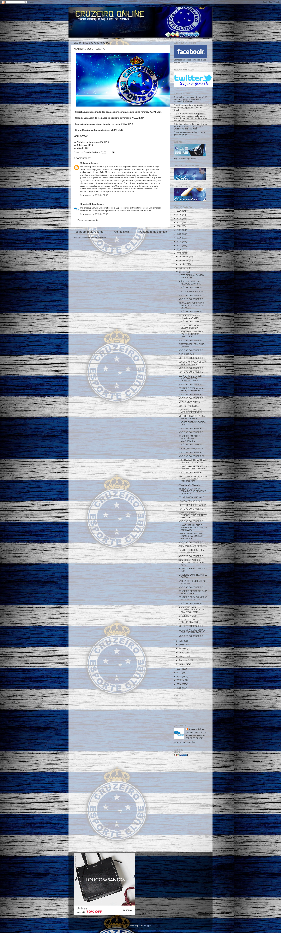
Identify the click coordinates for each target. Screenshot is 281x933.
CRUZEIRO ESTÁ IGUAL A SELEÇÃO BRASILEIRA (191, 389)
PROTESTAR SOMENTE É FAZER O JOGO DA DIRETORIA (191, 334)
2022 (179, 226)
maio (181, 648)
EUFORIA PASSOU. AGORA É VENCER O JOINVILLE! (192, 461)
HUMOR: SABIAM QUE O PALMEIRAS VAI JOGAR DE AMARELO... (193, 527)
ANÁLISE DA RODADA (189, 485)
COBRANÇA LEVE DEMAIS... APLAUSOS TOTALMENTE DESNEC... (192, 305)
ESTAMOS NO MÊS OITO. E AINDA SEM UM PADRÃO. (192, 631)
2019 (179, 238)
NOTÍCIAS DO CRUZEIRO (191, 288)
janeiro (182, 664)
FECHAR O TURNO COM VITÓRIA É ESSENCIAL (191, 411)
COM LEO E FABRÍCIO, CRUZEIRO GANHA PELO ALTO (192, 562)
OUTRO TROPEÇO (188, 406)
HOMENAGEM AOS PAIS (190, 501)
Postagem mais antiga (153, 231)
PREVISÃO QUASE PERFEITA (193, 546)
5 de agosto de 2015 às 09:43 (94, 214)
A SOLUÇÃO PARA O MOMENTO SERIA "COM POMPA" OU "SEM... (191, 609)
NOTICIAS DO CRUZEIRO (191, 587)
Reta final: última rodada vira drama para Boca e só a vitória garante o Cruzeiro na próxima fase (190, 126)
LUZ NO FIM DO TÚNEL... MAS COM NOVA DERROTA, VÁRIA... (191, 378)
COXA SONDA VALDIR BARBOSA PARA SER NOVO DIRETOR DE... (193, 515)
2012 (179, 676)
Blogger (147, 926)
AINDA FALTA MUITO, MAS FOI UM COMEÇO (191, 621)
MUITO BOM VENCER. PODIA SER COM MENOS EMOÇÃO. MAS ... (193, 478)
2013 (179, 673)
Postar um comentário (87, 220)
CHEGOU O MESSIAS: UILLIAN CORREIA (189, 326)
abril (181, 652)
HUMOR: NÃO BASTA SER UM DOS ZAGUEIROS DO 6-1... (193, 467)
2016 (179, 249)
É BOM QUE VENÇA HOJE (191, 448)
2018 (179, 242)
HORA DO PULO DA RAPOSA (192, 505)
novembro (184, 260)
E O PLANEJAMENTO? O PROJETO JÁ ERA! (190, 316)
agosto (182, 272)
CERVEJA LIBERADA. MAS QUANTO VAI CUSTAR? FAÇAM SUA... (191, 536)
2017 (179, 245)
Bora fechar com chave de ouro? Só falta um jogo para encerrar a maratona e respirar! (190, 99)
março (182, 656)
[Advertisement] (190, 805)
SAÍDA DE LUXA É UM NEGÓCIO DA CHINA (190, 282)
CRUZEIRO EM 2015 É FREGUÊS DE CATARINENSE (189, 438)
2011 (179, 680)
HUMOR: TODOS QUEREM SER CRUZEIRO (191, 551)
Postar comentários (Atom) (94, 238)
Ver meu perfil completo (185, 742)
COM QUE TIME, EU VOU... (192, 291)
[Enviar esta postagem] (113, 152)
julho (181, 641)
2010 (179, 684)
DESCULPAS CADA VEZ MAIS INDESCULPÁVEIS (193, 363)
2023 (179, 222)
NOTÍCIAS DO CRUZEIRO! (191, 456)
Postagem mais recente (88, 231)
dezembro (184, 256)
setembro (184, 268)
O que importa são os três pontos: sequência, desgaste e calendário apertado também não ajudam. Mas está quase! (190, 117)
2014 (179, 669)
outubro (183, 264)
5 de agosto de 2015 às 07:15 (94, 195)
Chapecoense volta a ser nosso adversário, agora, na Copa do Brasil (188, 107)
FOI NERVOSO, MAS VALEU (192, 497)
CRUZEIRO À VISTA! (188, 616)
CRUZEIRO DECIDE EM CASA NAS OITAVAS (193, 592)
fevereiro (183, 660)
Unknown (85, 163)
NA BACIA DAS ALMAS (189, 402)
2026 (179, 211)
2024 (179, 218)
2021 (179, 230)
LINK (159, 112)
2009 (179, 688)
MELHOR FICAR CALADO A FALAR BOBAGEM (192, 417)
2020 (179, 234)
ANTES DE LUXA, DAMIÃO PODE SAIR (191, 276)
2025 (179, 215)
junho (182, 645)
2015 (179, 253)
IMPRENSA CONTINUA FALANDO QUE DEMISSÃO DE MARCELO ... (193, 491)
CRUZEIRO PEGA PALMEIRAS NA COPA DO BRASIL (193, 598)
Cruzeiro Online (88, 204)
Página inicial (121, 231)
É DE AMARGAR (186, 354)
